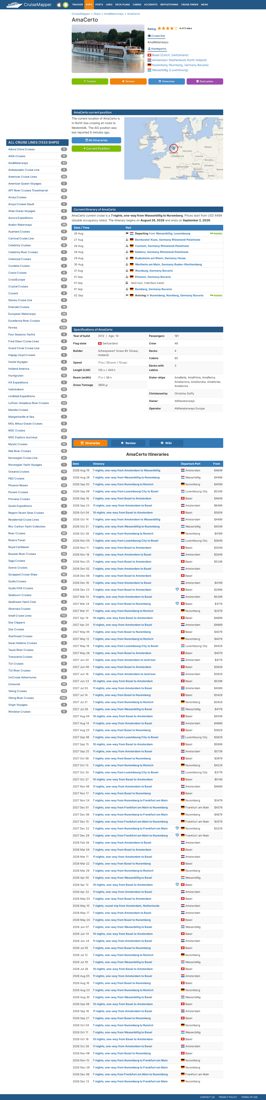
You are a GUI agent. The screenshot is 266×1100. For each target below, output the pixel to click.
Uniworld (37, 684)
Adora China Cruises (36, 149)
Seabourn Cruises (36, 595)
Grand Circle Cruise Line (36, 348)
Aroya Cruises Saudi (36, 204)
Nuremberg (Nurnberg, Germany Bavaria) (180, 65)
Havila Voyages (36, 361)
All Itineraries (98, 140)
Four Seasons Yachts (36, 334)
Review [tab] (130, 443)
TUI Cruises (36, 663)
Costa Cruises (36, 272)
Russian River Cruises (37, 554)
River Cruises (37, 533)
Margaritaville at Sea (36, 416)
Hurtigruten (36, 375)
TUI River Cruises (36, 670)
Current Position (98, 148)
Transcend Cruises (36, 656)
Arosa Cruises (36, 197)
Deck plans (122, 4)
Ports (99, 4)
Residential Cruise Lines (36, 519)
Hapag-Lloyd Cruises (36, 355)
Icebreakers (37, 389)
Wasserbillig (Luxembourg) (169, 70)
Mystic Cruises (37, 444)
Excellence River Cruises (36, 320)
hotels (217, 233)
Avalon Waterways (37, 224)
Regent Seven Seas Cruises (36, 512)
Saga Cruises (36, 560)
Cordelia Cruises (36, 265)
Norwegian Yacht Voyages (36, 464)
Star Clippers (36, 622)
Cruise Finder (189, 4)
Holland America (36, 368)
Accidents (151, 4)
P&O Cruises (36, 478)
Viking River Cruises (37, 698)
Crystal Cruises (36, 286)
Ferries (37, 327)
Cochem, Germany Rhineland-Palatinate (162, 246)
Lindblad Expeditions (36, 396)
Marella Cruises (36, 409)
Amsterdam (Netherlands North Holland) (179, 60)
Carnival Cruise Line (36, 238)
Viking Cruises (37, 691)
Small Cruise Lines (37, 615)
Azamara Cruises (36, 231)
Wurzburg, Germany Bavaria (154, 270)
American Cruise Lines (37, 176)
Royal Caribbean (36, 547)
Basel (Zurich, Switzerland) (169, 55)
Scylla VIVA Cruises (36, 588)
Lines (109, 4)
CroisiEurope (37, 279)
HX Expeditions (36, 382)
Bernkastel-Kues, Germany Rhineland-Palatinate (167, 239)
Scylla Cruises (36, 581)
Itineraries (168, 81)
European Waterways (37, 313)
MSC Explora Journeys (36, 437)
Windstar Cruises (36, 711)
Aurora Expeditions (36, 217)
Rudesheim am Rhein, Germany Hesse (160, 258)
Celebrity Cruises (36, 245)
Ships (89, 4)
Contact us (207, 1097)
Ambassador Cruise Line (36, 169)
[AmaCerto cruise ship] (108, 48)
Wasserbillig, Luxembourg (173, 233)
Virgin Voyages (36, 704)
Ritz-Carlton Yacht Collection (36, 526)
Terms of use (249, 1097)
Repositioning (169, 4)
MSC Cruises (37, 430)
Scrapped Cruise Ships (37, 574)
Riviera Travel (36, 540)
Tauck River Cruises (36, 650)
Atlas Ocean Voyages (36, 211)
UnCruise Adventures (36, 677)
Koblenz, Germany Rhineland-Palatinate (161, 252)
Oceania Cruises (36, 471)
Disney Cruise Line (36, 300)
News (204, 4)
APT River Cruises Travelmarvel (36, 190)
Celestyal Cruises (36, 259)
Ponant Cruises (36, 492)
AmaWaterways (158, 42)
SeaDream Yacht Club (36, 602)
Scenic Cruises (36, 567)
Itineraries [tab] (92, 443)
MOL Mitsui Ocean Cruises (36, 423)
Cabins (137, 4)
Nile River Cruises (36, 451)
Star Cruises (36, 629)
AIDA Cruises (36, 156)
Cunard (36, 293)
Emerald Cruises (36, 307)
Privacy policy (228, 1097)
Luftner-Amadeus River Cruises (37, 403)
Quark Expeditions (36, 506)
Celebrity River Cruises (36, 252)
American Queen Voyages (36, 183)
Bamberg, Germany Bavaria (153, 289)
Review (130, 81)
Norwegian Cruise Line (36, 457)
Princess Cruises (36, 499)
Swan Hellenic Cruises (36, 643)
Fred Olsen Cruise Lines (36, 341)
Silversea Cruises (36, 608)
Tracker (77, 4)
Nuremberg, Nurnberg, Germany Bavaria (176, 295)
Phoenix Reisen (37, 485)
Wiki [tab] (167, 443)
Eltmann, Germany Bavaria (153, 276)
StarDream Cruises (36, 636)
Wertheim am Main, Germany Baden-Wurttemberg (168, 264)
